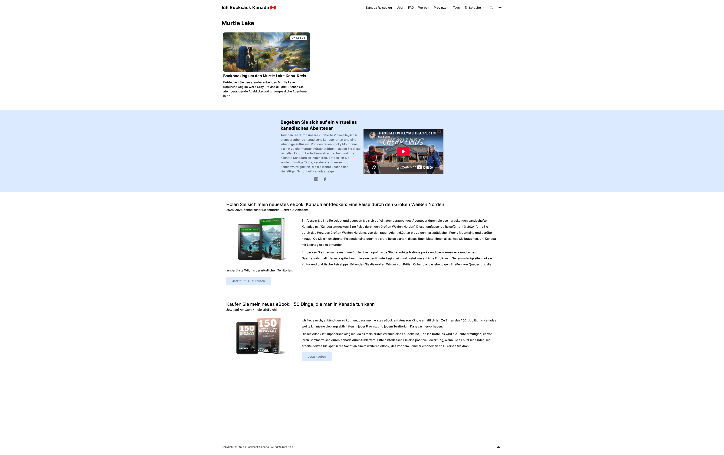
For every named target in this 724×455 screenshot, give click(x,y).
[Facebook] (325, 179)
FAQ (411, 7)
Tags (456, 7)
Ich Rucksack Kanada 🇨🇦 (249, 7)
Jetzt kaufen (317, 356)
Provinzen (441, 7)
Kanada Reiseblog (379, 7)
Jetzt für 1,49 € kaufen (248, 281)
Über (400, 7)
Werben (423, 7)
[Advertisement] (339, 403)
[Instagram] (316, 179)
